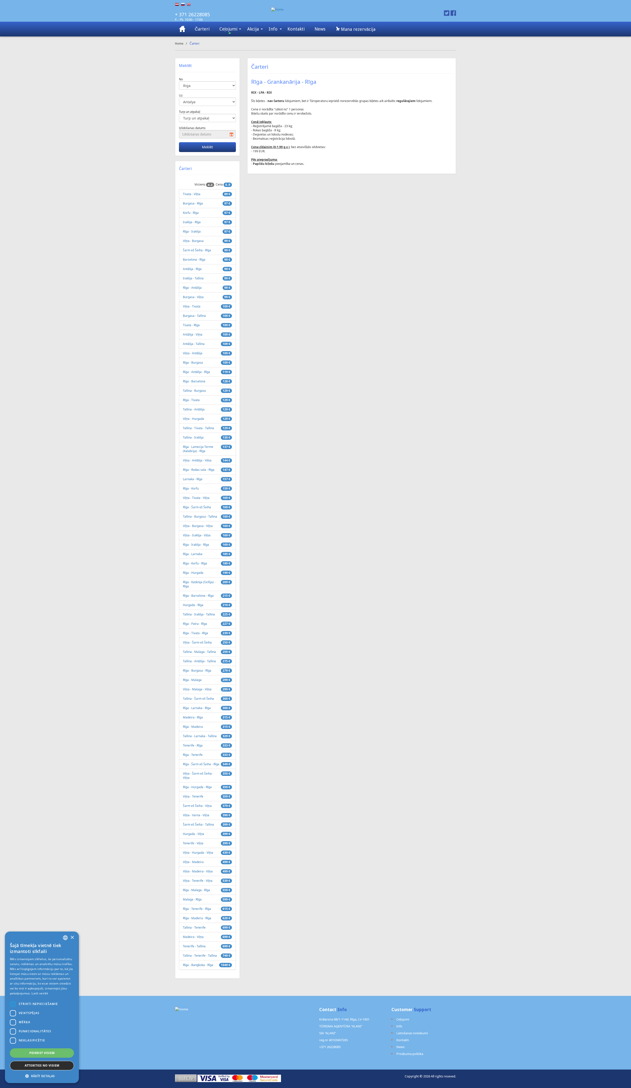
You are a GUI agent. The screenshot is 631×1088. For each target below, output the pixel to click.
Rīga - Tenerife (193, 755)
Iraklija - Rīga (192, 222)
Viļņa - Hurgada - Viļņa (198, 852)
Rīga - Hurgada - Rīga (197, 787)
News (320, 29)
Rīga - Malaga (192, 680)
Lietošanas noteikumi (412, 1033)
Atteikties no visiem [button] (42, 1065)
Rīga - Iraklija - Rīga (196, 545)
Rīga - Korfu (191, 488)
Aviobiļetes (182, 29)
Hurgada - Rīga (193, 605)
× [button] (72, 937)
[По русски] (184, 4)
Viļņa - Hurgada (193, 419)
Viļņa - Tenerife (193, 796)
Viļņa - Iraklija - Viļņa (196, 535)
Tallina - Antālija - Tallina (199, 661)
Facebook (453, 13)
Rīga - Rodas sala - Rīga (198, 470)
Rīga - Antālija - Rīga (196, 372)
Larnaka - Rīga (192, 479)
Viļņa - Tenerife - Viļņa (197, 881)
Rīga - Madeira (193, 727)
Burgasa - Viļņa (193, 297)
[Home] (339, 9)
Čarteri (202, 29)
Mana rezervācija (357, 29)
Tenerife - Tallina (194, 946)
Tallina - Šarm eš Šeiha (198, 699)
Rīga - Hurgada (193, 573)
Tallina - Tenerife (194, 927)
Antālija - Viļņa (192, 334)
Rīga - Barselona (194, 381)
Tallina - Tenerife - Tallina (200, 955)
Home (179, 43)
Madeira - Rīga (193, 717)
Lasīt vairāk (40, 993)
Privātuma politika (409, 1054)
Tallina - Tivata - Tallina (198, 428)
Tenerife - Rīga (193, 745)
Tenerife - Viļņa (193, 843)
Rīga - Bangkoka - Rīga (198, 965)
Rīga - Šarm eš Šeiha (197, 507)
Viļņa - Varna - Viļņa (196, 815)
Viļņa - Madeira (193, 862)
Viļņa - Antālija (192, 353)
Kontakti (296, 29)
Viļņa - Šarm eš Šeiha (197, 642)
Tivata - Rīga (191, 325)
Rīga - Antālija (192, 288)
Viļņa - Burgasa (193, 241)
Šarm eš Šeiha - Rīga (197, 250)
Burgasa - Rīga (193, 203)
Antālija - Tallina (194, 344)
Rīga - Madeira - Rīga (197, 918)
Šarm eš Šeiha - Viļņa (197, 806)
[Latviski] (178, 4)
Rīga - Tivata (191, 400)
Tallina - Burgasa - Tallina (200, 516)
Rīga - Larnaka (192, 554)
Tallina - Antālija (194, 409)
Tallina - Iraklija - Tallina (199, 614)
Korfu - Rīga (191, 213)
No (181, 79)
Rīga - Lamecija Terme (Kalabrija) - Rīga (198, 449)
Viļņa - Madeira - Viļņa (198, 871)
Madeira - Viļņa (193, 937)
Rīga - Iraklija (192, 231)
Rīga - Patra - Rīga (195, 624)
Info (273, 29)
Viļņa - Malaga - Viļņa (197, 689)
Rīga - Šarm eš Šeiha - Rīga (201, 764)
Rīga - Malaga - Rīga (196, 890)
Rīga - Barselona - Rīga (198, 596)
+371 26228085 (330, 1047)
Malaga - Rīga (192, 899)
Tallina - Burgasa (194, 391)
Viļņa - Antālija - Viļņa (197, 460)
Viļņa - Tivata (191, 306)
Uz (181, 95)
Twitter (446, 13)
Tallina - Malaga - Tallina (199, 652)
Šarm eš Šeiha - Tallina (198, 824)
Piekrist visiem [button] (42, 1053)
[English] (190, 4)
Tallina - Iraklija (193, 437)
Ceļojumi (228, 29)
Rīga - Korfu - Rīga (195, 563)
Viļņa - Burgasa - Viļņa (198, 526)
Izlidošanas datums (192, 128)
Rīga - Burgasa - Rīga (197, 670)
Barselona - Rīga (194, 259)
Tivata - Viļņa (191, 194)
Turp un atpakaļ (189, 112)
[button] (42, 1075)
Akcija (253, 29)
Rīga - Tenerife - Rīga (197, 909)
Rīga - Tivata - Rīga (195, 633)
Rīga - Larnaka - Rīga (197, 708)
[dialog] (42, 1007)
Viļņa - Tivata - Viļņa (196, 498)
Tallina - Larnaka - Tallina (200, 736)
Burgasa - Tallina (194, 316)
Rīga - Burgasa (193, 362)
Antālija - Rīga (192, 269)
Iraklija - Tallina (193, 278)
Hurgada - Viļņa (193, 834)
